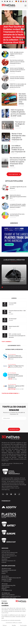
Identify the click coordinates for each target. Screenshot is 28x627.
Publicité (4, 562)
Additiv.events (5, 465)
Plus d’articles (13, 174)
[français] (23, 1)
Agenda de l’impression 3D (9, 556)
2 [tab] (4, 287)
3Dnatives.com (17, 463)
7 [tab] (16, 287)
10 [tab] (23, 287)
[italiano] (25, 1)
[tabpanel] (14, 274)
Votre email (6, 418)
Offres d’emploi (6, 557)
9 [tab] (21, 287)
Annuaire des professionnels (9, 552)
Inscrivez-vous (14, 429)
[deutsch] (16, 1)
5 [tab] (11, 287)
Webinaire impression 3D (8, 561)
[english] (18, 1)
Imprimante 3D (6, 551)
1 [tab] (2, 287)
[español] (21, 1)
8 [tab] (18, 287)
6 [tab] (14, 287)
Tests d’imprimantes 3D (8, 554)
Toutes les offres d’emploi (10, 393)
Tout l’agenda (6, 341)
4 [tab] (9, 287)
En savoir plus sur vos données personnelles (11, 620)
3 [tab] (7, 287)
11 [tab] (25, 287)
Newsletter (4, 559)
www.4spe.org (5, 489)
